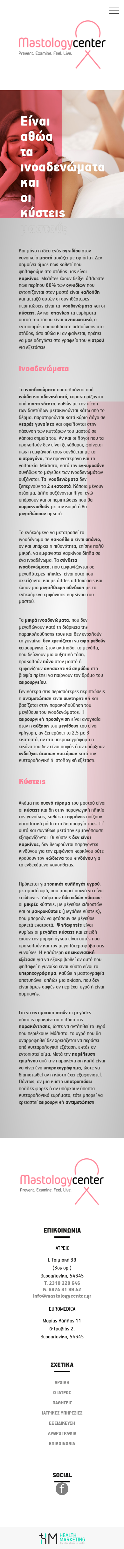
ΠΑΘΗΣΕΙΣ (62, 1402)
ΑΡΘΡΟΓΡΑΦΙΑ (62, 1433)
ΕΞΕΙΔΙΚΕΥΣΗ (62, 1423)
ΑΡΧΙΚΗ (62, 1382)
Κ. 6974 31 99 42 (62, 1289)
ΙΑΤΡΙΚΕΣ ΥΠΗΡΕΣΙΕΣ (62, 1412)
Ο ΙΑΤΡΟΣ (62, 1392)
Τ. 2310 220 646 (62, 1283)
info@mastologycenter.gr (62, 1296)
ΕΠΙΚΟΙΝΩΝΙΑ (62, 1443)
